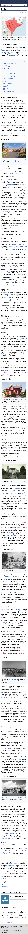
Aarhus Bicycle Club (17, 633)
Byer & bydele (9, 922)
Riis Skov (20, 47)
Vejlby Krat (8, 294)
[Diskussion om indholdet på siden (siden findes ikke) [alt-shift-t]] (4, 13)
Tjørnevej (9, 355)
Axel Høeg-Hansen (5, 748)
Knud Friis (8, 850)
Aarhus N (3, 50)
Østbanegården (15, 529)
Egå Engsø (18, 130)
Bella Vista (19, 354)
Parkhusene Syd (12, 281)
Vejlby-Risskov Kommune (7, 52)
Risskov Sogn (17, 844)
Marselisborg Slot (17, 246)
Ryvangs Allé (20, 653)
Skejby (17, 266)
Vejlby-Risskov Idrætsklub (19, 870)
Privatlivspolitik (4, 930)
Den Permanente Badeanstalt (14, 535)
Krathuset (5, 370)
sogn (16, 501)
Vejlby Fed (10, 135)
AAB (11, 277)
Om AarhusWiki (13, 930)
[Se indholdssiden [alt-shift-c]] (1, 13)
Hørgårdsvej (10, 124)
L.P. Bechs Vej (4, 697)
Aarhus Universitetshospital (7, 266)
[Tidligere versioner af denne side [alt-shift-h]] (23, 13)
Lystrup (24, 761)
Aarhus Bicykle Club (12, 521)
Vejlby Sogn (15, 55)
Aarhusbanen (22, 522)
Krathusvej (6, 372)
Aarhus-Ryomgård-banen (8, 448)
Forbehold (20, 930)
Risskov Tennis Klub (14, 863)
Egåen (10, 636)
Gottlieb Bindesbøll (9, 184)
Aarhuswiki (9, 2)
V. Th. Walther (13, 249)
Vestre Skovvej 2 (19, 399)
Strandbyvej (4, 653)
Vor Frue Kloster (10, 211)
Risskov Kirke (21, 506)
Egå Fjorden (13, 132)
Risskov (11, 901)
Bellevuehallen (10, 875)
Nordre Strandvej (12, 638)
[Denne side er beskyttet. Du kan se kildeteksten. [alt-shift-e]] (20, 13)
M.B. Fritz (20, 797)
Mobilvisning (4, 932)
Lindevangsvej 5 (15, 601)
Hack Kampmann (17, 244)
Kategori (3, 922)
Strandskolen (14, 836)
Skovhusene (4, 281)
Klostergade (8, 490)
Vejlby (22, 50)
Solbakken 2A (14, 492)
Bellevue (18, 609)
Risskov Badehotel (7, 576)
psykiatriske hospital (12, 160)
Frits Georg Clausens (6, 487)
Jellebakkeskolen (5, 838)
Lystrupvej (3, 766)
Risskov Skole (5, 797)
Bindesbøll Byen (16, 161)
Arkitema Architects (16, 285)
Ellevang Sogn (5, 884)
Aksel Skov (14, 503)
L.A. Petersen (7, 247)
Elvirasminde (17, 488)
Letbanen (11, 119)
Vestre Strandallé (16, 758)
